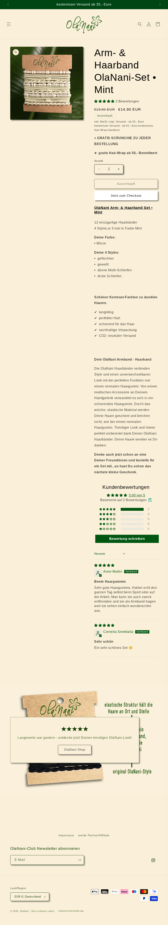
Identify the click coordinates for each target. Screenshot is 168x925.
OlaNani (24, 911)
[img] (104, 565)
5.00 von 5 (137, 495)
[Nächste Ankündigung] (160, 4)
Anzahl (98, 160)
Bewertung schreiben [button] (127, 538)
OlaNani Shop (74, 749)
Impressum (66, 835)
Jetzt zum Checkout (126, 195)
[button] (8, 24)
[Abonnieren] (79, 860)
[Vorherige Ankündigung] (7, 4)
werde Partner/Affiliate (94, 835)
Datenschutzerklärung (71, 911)
